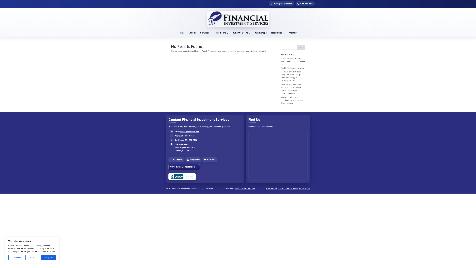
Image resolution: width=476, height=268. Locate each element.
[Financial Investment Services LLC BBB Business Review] (182, 176)
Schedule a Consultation (182, 167)
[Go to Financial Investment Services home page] (238, 19)
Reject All (32, 257)
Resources (276, 33)
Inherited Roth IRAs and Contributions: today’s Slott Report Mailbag (292, 100)
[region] (32, 250)
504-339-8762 (306, 4)
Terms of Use (304, 188)
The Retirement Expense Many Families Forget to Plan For (293, 61)
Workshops (261, 33)
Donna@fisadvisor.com (283, 4)
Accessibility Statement (288, 188)
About (192, 33)
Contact (293, 33)
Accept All (49, 257)
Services (204, 33)
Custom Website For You (245, 188)
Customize (16, 257)
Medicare (221, 33)
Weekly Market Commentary (292, 68)
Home (182, 33)
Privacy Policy (271, 188)
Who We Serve (240, 33)
